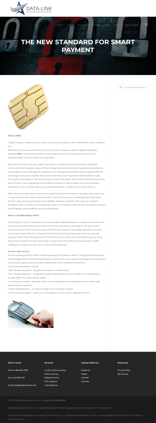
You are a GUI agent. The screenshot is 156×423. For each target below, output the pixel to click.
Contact (118, 25)
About (70, 25)
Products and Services (89, 25)
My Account (132, 25)
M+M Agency (60, 400)
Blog (107, 25)
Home (60, 25)
